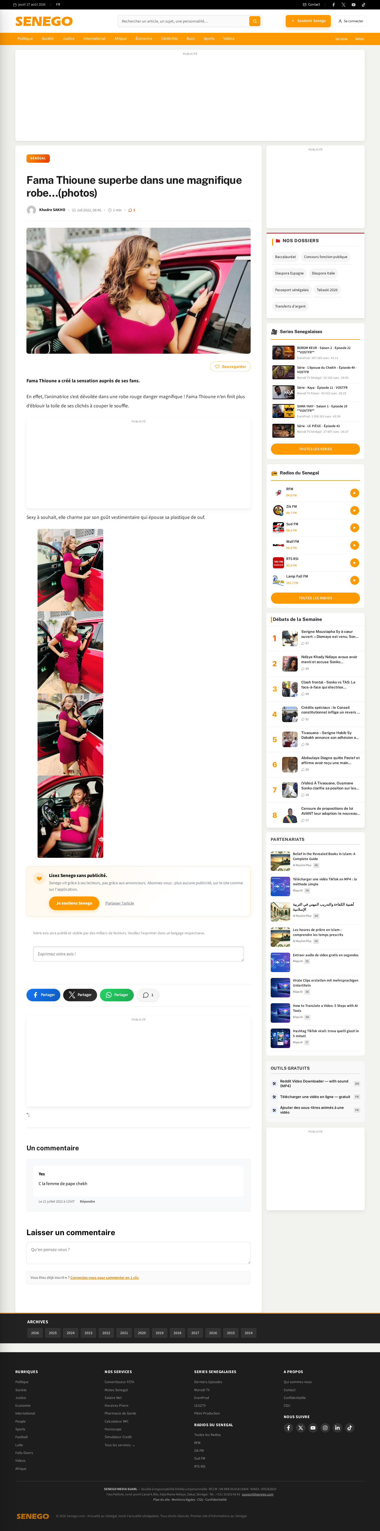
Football (21, 1437)
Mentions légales (183, 1499)
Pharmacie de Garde (120, 1413)
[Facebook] (333, 4)
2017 (195, 1333)
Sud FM (199, 1458)
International (94, 38)
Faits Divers (24, 1452)
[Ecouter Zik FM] (354, 510)
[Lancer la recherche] (254, 21)
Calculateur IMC (117, 1421)
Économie (143, 38)
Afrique (121, 38)
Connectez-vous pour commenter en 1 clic (104, 1277)
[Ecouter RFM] (354, 493)
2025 (53, 1333)
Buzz (190, 38)
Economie (23, 1405)
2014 (249, 1333)
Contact (289, 1390)
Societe (21, 1390)
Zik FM (199, 1450)
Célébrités (169, 38)
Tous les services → (120, 1445)
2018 (177, 1333)
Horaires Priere (117, 1405)
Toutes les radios (315, 598)
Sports (209, 38)
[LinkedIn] (337, 1428)
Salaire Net (113, 1397)
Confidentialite (295, 1397)
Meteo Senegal (116, 1390)
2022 (106, 1333)
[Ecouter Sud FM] (354, 527)
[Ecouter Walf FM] (354, 545)
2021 (124, 1333)
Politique (25, 38)
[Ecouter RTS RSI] (354, 562)
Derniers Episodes (208, 1381)
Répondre (87, 1201)
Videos (20, 1460)
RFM (197, 1442)
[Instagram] (325, 1428)
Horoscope (113, 1429)
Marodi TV (202, 1390)
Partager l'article (119, 903)
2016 (213, 1333)
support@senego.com (257, 1494)
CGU (287, 1405)
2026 (35, 1333)
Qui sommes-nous (298, 1381)
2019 (160, 1333)
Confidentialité (216, 1499)
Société (48, 38)
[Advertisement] (190, 98)
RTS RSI (199, 1466)
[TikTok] (363, 4)
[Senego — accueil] (45, 21)
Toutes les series (315, 449)
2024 (71, 1333)
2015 (231, 1333)
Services (341, 38)
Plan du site (161, 1499)
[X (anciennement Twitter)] (343, 4)
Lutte (19, 1445)
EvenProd (201, 1397)
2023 (88, 1333)
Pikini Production (207, 1413)
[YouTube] (353, 4)
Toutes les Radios (207, 1434)
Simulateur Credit (118, 1437)
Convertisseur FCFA (119, 1381)
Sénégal (38, 158)
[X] (300, 1428)
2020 (142, 1333)
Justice (69, 38)
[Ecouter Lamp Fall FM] (354, 580)
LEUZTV (200, 1405)
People (20, 1421)
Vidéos (228, 38)
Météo (359, 38)
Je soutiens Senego (74, 903)
